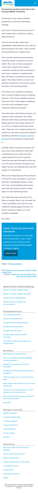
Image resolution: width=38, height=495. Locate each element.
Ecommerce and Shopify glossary (15, 323)
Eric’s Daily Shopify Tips (12, 315)
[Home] (8, 3)
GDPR (5, 478)
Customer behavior (10, 425)
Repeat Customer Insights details (15, 290)
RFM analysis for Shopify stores (14, 354)
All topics (6, 437)
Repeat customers (10, 413)
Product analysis (15, 264)
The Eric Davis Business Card (14, 454)
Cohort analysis (9, 433)
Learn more (10, 253)
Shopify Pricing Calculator (13, 327)
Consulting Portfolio (11, 466)
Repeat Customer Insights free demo (17, 294)
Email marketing (9, 429)
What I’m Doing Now (11, 458)
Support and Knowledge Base (14, 298)
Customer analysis (10, 421)
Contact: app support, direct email (16, 462)
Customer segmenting (11, 417)
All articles (7, 403)
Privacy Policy (8, 470)
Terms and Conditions (11, 474)
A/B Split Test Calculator (12, 331)
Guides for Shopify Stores (12, 319)
